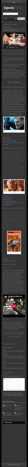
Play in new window (12, 51)
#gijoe (10, 334)
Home (10, 1)
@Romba (9, 70)
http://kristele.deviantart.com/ (14, 376)
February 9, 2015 (18, 336)
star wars (14, 395)
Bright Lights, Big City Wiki (9, 261)
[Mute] (19, 47)
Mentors (10, 395)
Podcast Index (20, 53)
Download (21, 51)
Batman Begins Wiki (8, 139)
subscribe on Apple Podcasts (12, 66)
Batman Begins (20, 394)
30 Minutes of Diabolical (12, 392)
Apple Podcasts (12, 53)
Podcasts (11, 30)
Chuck (8, 29)
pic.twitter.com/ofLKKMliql (17, 334)
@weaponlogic (20, 325)
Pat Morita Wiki (7, 199)
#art (8, 334)
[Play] (5, 47)
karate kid (5, 395)
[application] (14, 47)
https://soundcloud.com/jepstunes (15, 356)
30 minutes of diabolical (11, 394)
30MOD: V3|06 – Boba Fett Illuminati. (19, 414)
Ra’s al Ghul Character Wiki (9, 141)
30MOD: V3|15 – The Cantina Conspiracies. (8, 415)
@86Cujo (19, 70)
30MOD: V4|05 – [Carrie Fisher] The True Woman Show (20, 409)
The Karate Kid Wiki (8, 197)
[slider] (22, 45)
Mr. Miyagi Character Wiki (9, 201)
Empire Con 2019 (7, 406)
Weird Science (19, 395)
